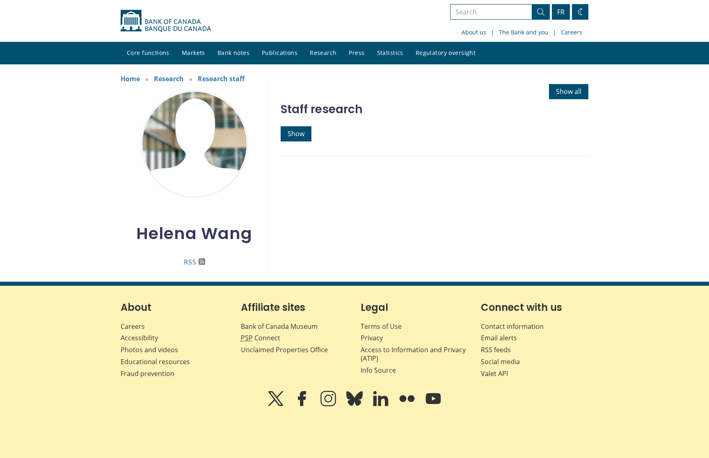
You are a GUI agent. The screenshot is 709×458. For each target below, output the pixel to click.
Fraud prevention (147, 373)
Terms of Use (381, 326)
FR (561, 11)
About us (474, 32)
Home (130, 78)
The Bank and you (523, 32)
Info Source (378, 370)
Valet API (494, 373)
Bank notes (233, 53)
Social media (500, 361)
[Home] (166, 21)
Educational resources (155, 361)
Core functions (148, 53)
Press (356, 53)
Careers (571, 32)
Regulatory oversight (446, 53)
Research (323, 53)
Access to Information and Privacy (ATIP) (413, 354)
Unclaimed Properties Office (284, 349)
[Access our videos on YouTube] (433, 404)
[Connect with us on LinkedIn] (381, 404)
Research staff (221, 78)
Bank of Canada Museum (279, 326)
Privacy (372, 337)
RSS (190, 262)
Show (296, 133)
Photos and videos (149, 349)
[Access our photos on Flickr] (408, 404)
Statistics (390, 53)
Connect (260, 337)
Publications (279, 53)
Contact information (512, 326)
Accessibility (139, 337)
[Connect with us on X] (276, 404)
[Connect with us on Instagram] (329, 404)
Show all (568, 91)
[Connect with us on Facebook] (303, 404)
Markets (193, 53)
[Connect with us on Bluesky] (355, 404)
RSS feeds (496, 349)
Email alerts (499, 337)
